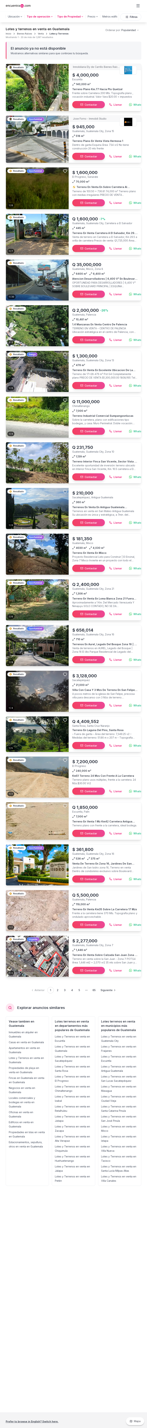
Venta (41, 33)
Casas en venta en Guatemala (26, 1042)
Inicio (8, 33)
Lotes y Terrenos (58, 33)
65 (94, 990)
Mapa (137, 1421)
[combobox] (122, 30)
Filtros (133, 16)
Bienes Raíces (24, 33)
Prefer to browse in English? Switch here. (32, 1421)
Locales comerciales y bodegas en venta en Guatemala (22, 1102)
